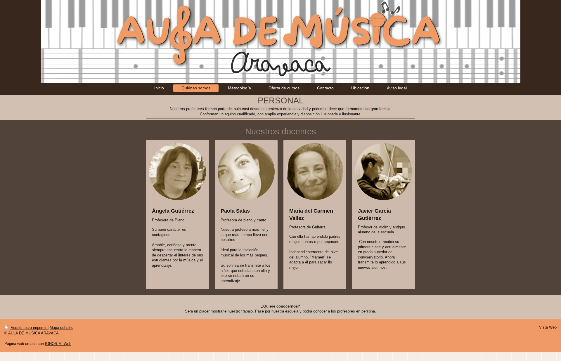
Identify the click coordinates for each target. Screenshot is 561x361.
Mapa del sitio (61, 327)
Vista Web (548, 327)
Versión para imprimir (29, 327)
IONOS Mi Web (58, 343)
